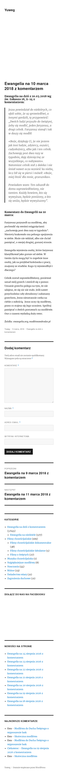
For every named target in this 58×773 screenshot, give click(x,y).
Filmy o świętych (19, 554)
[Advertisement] (29, 50)
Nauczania (13, 566)
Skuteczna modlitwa (25, 736)
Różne (10, 570)
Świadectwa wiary (17, 574)
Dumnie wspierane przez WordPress (29, 767)
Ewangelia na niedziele (23, 534)
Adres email (13, 422)
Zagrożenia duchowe (18, 578)
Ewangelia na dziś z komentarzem (26, 526)
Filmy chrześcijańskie (19, 538)
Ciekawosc (13, 748)
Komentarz (12, 365)
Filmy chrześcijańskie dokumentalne (30, 542)
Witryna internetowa (17, 436)
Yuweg (10, 9)
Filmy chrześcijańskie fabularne (27, 550)
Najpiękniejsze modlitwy (21, 562)
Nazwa (9, 408)
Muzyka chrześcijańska (20, 558)
